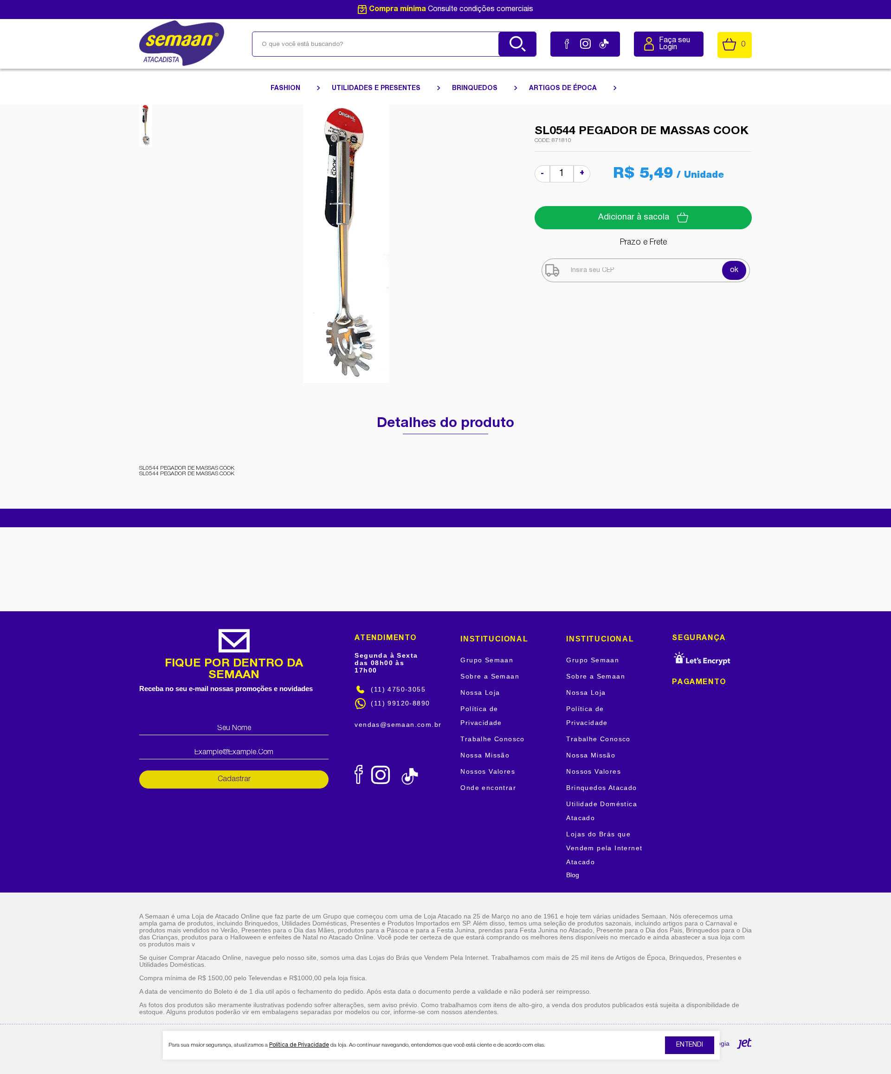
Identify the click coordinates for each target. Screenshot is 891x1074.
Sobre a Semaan (489, 676)
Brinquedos (475, 88)
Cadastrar (234, 779)
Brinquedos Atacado (601, 787)
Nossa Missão (485, 755)
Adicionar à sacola (633, 217)
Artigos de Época (564, 88)
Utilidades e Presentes (377, 88)
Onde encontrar (488, 787)
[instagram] (585, 44)
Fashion (286, 88)
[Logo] (181, 43)
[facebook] (567, 44)
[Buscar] (517, 44)
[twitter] (430, 772)
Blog (572, 875)
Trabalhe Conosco (492, 739)
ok (734, 270)
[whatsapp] (443, 772)
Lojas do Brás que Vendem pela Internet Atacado (604, 848)
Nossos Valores (487, 771)
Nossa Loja (480, 692)
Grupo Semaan (486, 660)
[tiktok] (604, 44)
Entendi (689, 1045)
